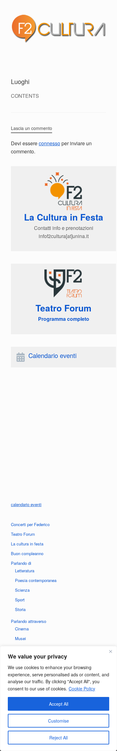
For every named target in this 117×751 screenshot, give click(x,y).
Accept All (58, 704)
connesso (49, 143)
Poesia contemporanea (35, 580)
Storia (20, 609)
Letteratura (24, 571)
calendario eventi (26, 504)
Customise (58, 721)
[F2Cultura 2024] (58, 28)
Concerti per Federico (30, 524)
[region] (58, 698)
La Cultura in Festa (63, 217)
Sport (20, 600)
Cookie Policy (82, 688)
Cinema (22, 629)
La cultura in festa (27, 544)
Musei (20, 638)
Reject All (58, 737)
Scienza (22, 590)
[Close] (110, 651)
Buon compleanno (27, 553)
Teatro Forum (23, 534)
